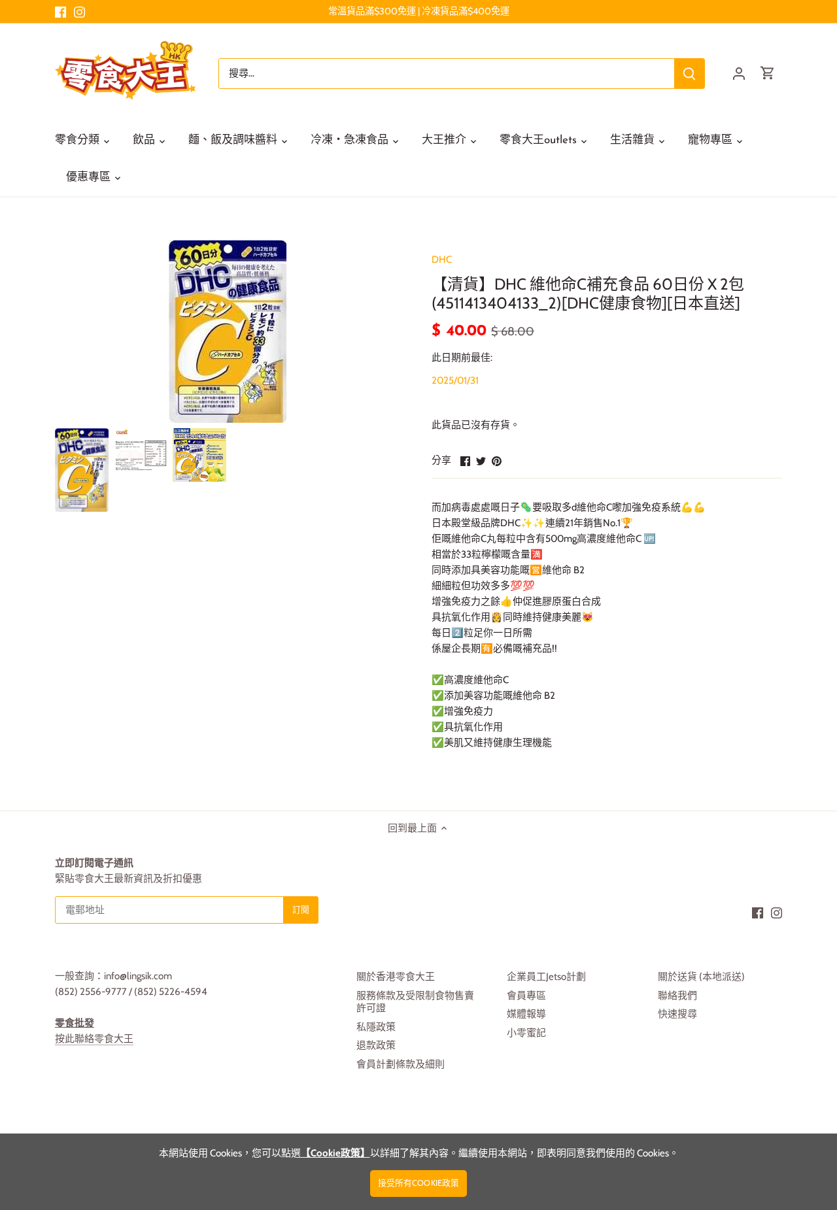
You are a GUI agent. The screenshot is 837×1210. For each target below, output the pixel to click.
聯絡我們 (677, 995)
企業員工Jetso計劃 (546, 977)
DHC (442, 259)
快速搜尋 (677, 1014)
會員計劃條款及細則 (400, 1064)
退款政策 (376, 1045)
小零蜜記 (526, 1033)
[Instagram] (79, 11)
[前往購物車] (768, 74)
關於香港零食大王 (395, 977)
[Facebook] (60, 11)
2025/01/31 (455, 380)
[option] (82, 470)
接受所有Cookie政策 (419, 1183)
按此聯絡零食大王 (94, 1039)
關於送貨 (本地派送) (701, 977)
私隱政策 (376, 1027)
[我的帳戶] (739, 74)
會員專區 (526, 995)
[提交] (689, 73)
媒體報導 (526, 1014)
